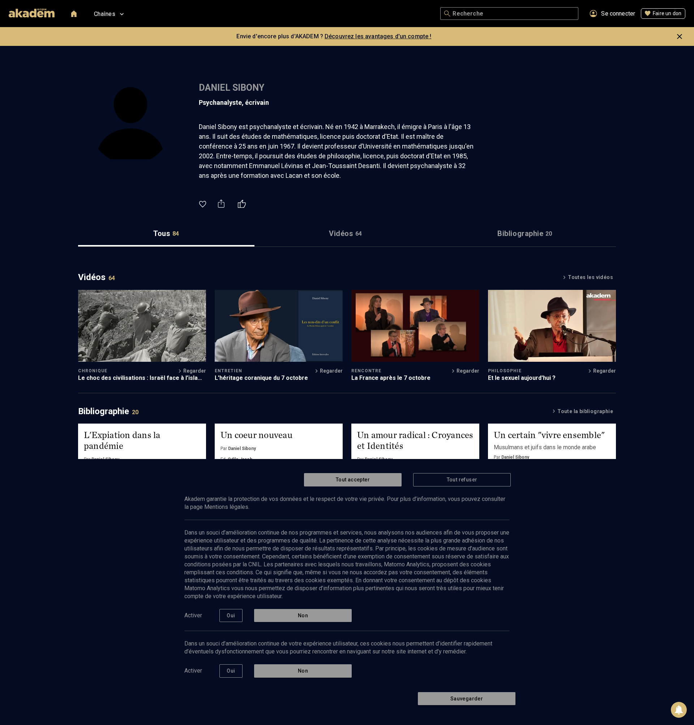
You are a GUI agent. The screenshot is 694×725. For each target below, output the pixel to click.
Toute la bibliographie (585, 411)
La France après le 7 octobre (390, 377)
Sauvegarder (466, 699)
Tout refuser (462, 479)
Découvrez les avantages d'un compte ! (378, 36)
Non (303, 615)
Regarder (194, 371)
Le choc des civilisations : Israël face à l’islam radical (140, 377)
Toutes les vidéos (590, 277)
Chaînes (104, 13)
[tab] (166, 234)
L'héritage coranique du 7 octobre (261, 377)
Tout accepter (353, 479)
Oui (231, 615)
